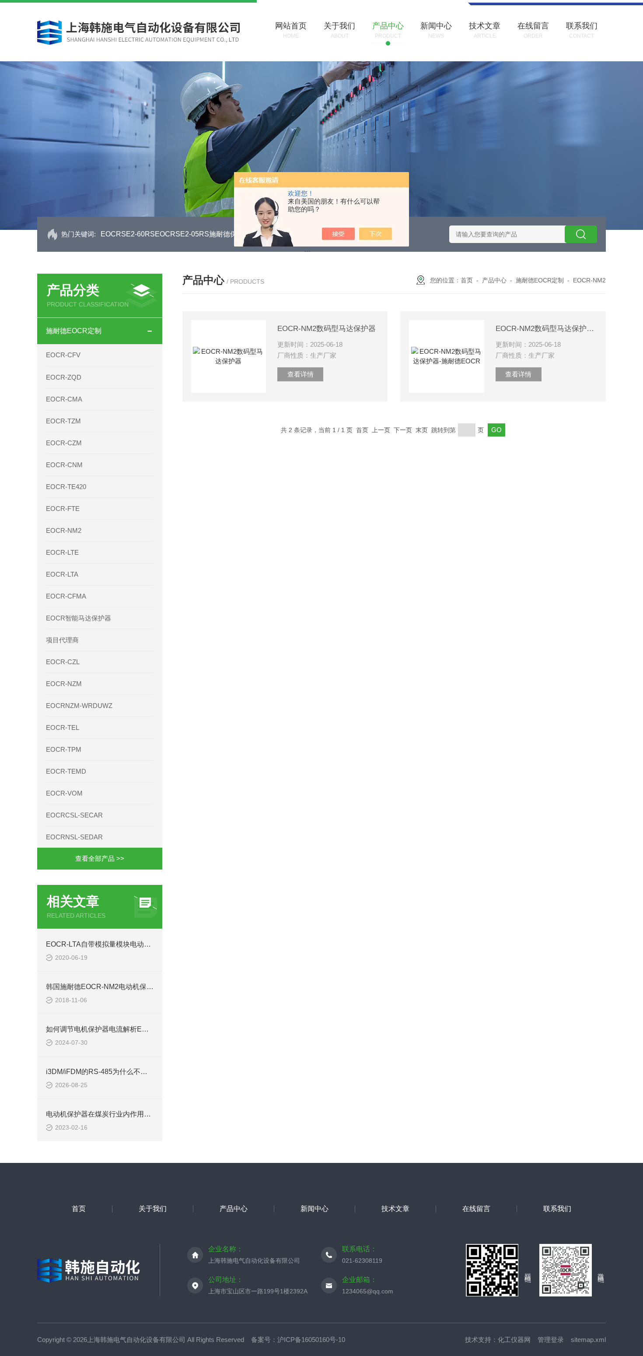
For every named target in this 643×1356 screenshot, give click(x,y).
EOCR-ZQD (63, 377)
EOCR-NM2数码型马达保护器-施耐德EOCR (546, 328)
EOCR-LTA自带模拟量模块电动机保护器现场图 (119, 944)
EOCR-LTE (62, 552)
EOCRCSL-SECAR (74, 815)
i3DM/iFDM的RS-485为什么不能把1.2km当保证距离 (127, 1071)
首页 (467, 280)
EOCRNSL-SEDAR (74, 837)
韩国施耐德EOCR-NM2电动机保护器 (103, 986)
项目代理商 (62, 640)
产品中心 (494, 280)
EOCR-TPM (63, 749)
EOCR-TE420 (66, 486)
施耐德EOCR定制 (73, 331)
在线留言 (476, 1208)
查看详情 (300, 374)
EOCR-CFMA (66, 596)
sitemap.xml (588, 1339)
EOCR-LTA (62, 574)
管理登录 (551, 1339)
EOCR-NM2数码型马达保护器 (326, 328)
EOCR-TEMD (66, 771)
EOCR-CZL (63, 662)
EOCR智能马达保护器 (78, 618)
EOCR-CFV (63, 355)
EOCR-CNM (64, 464)
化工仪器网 (514, 1339)
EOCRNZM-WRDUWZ (79, 705)
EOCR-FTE (63, 508)
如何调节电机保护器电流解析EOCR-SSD (110, 1029)
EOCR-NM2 (63, 530)
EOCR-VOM (64, 793)
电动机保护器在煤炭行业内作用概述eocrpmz (115, 1114)
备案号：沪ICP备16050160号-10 (298, 1339)
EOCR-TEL (62, 727)
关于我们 (153, 1208)
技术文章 (395, 1208)
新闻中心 (314, 1208)
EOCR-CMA (64, 399)
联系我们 (557, 1208)
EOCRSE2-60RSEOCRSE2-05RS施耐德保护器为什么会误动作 (200, 234)
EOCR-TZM (63, 421)
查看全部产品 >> (99, 858)
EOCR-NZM (64, 683)
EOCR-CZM (64, 443)
